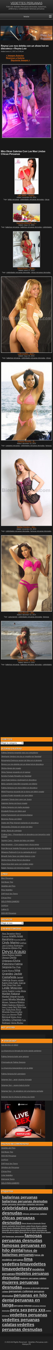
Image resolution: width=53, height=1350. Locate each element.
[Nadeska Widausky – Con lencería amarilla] (26, 213)
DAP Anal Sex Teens (9, 894)
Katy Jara (17, 985)
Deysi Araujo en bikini (10, 1232)
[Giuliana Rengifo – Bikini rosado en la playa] (26, 401)
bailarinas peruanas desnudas (31, 227)
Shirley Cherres (12, 1019)
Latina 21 (5, 909)
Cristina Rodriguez (14, 945)
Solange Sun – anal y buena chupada (16, 1080)
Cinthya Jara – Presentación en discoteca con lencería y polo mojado (25, 836)
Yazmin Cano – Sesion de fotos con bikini (17, 841)
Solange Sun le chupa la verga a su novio (18, 1097)
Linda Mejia (20, 991)
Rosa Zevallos (16, 1012)
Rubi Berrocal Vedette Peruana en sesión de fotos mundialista (26, 848)
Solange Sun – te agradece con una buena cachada (22, 1091)
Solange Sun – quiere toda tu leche (15, 1085)
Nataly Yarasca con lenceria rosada (15, 868)
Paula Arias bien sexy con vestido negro (17, 864)
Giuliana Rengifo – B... (26, 441)
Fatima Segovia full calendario (13, 1074)
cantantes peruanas (13, 445)
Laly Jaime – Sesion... (26, 195)
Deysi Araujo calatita (39, 1226)
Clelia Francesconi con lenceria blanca (17, 815)
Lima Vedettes (7, 1175)
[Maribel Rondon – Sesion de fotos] (26, 488)
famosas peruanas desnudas (40, 531)
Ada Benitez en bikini (9, 1045)
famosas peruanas (15, 1236)
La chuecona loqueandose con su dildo (17, 1068)
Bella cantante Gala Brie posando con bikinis (19, 784)
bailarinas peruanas (12, 227)
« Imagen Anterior (15, 55)
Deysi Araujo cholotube (11, 1228)
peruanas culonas (21, 1291)
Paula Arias (10, 1010)
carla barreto (12, 617)
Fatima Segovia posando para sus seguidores (19, 753)
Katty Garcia (19, 983)
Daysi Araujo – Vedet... (26, 268)
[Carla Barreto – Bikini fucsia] (26, 573)
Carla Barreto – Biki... (26, 613)
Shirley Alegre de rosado (11, 768)
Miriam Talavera (9, 1002)
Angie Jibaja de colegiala (11, 831)
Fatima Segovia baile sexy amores (15, 1057)
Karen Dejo (7, 983)
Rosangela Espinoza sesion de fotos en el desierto (21, 761)
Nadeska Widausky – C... (26, 223)
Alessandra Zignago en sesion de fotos (17, 827)
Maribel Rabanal (11, 993)
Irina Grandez (11, 972)
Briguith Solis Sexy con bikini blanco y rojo (18, 856)
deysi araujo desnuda (18, 1230)
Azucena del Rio (20, 939)
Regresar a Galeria (15, 58)
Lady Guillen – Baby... (26, 354)
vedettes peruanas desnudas (22, 1327)
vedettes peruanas (28, 1314)
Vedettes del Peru (8, 886)
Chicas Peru (6, 898)
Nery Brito (17, 1007)
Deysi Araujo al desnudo (31, 1223)
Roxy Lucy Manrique (9, 1014)
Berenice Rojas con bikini (11, 819)
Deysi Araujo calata (23, 1226)
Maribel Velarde (9, 996)
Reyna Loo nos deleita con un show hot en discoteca (22, 764)
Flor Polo (16, 967)
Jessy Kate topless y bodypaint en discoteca (19, 780)
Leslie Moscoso (12, 988)
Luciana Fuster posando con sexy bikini (17, 796)
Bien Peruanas (7, 878)
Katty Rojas (7, 985)
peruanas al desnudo (31, 1288)
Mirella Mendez (16, 999)
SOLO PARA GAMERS (10, 902)
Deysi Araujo (14, 951)
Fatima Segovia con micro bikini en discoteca (19, 788)
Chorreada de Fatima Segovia (13, 1062)
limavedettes (33, 1264)
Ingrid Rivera (8, 970)
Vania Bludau (17, 1023)
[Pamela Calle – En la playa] (26, 640)
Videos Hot (10, 1041)
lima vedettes (17, 1261)
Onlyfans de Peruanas (10, 1168)
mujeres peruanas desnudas (20, 1285)
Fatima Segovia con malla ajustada (15, 807)
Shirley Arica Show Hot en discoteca (15, 860)
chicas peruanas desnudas (40, 272)
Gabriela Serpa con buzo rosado (14, 803)
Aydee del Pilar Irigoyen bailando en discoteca (20, 823)
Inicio (26, 16)
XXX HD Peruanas (8, 913)
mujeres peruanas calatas (33, 1278)
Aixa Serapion (8, 933)
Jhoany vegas (17, 980)
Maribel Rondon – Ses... (26, 527)
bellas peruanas (13, 199)
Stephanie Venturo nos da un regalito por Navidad (21, 757)
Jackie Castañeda (12, 975)
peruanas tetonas (23, 1305)
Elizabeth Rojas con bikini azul (13, 811)
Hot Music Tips (7, 882)
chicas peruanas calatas (35, 1214)
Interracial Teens (8, 1179)
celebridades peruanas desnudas (32, 199)
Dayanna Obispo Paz (12, 948)
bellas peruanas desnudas (14, 1204)
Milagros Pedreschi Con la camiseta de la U (18, 852)
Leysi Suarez (8, 991)
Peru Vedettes (7, 890)
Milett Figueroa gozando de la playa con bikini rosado (22, 792)
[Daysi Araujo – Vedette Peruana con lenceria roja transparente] (26, 249)
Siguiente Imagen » (20, 60)
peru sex (18, 1310)
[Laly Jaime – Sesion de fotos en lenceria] (26, 176)
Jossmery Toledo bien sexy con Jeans (16, 800)
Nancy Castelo (7, 1007)
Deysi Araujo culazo (28, 1228)
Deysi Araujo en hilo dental (29, 1232)
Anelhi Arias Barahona (12, 938)
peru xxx (36, 1309)
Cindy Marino (10, 942)
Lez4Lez (4, 906)
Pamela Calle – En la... (26, 660)
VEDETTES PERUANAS (26, 3)
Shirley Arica (16, 1017)
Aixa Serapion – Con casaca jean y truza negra (20, 845)
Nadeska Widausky (16, 1005)
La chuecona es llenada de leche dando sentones (21, 1051)
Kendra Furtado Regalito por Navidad (16, 776)
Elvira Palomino (11, 962)
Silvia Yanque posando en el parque (15, 772)
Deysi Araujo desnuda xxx (37, 1230)
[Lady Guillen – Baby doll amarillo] (26, 315)
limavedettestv (17, 1269)
